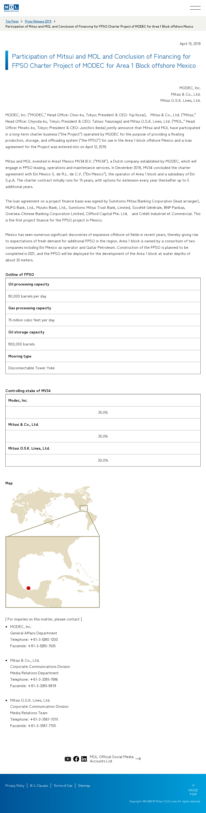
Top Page (12, 21)
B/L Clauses (39, 785)
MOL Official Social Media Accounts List (112, 758)
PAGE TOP (193, 792)
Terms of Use (63, 785)
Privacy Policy (14, 785)
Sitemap (84, 785)
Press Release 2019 (38, 21)
